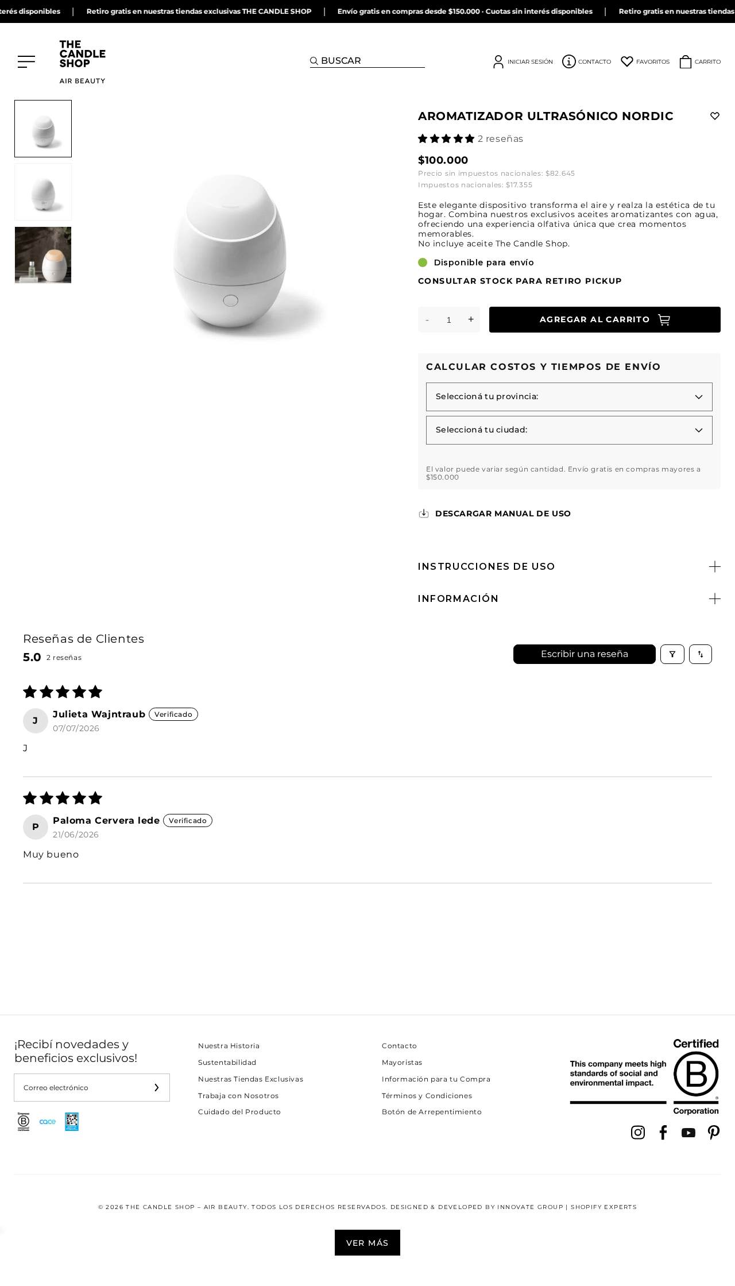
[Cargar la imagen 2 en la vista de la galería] (43, 192)
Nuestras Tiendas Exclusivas (250, 1079)
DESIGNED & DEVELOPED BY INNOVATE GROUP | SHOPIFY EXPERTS (513, 1207)
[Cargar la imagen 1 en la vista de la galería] (43, 128)
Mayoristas (402, 1062)
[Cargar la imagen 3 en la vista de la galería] (43, 255)
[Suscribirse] (156, 1087)
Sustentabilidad (227, 1062)
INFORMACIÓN (459, 598)
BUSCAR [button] (341, 60)
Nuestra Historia (229, 1045)
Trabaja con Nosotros (238, 1095)
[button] (448, 138)
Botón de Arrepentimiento (432, 1111)
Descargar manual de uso (503, 513)
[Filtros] (672, 654)
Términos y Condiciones (427, 1095)
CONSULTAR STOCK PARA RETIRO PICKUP (520, 281)
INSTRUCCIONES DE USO (487, 566)
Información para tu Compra (436, 1079)
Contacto (399, 1045)
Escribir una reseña (584, 653)
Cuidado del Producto (239, 1111)
